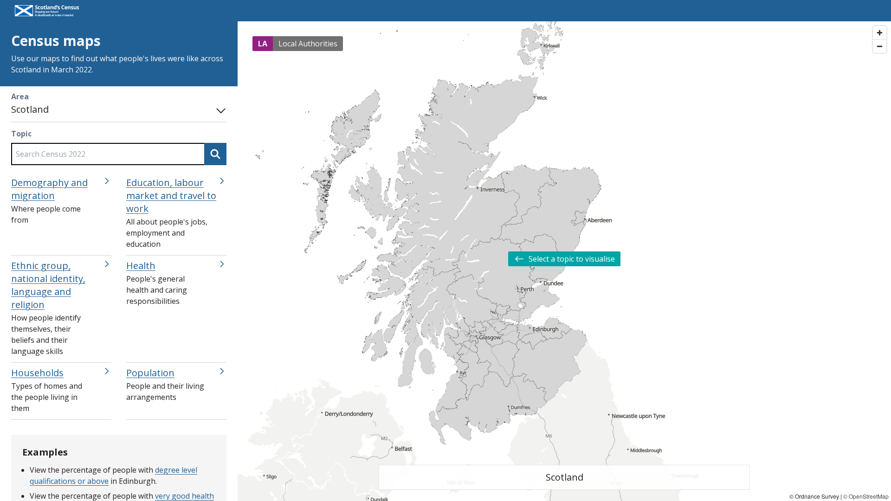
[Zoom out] (879, 46)
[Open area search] (219, 109)
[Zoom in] (879, 32)
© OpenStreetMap (866, 496)
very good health (184, 496)
